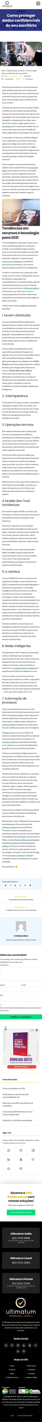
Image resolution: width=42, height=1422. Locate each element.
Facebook (11, 855)
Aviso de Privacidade (25, 1415)
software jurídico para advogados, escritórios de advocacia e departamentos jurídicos (21, 843)
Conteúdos (31, 1370)
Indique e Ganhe (31, 1377)
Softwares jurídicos (31, 288)
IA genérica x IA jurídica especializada (17, 1120)
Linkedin (29, 855)
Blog (12, 1373)
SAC (12, 1415)
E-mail (23, 985)
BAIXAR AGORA (21, 1067)
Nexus (32, 715)
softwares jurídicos (9, 742)
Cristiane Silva (12, 76)
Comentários (8, 79)
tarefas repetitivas (9, 724)
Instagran (20, 855)
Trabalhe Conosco (12, 1377)
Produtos (12, 1370)
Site (1, 995)
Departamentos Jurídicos (15, 70)
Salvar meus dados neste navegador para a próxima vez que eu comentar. (20, 1009)
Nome (2, 985)
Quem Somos (31, 1366)
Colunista (31, 1373)
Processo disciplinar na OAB (14, 1088)
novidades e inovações (27, 305)
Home (12, 1366)
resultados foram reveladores (25, 668)
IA (32, 624)
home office (26, 437)
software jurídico (16, 715)
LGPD (4, 584)
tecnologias (6, 126)
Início (3, 70)
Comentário (4, 965)
